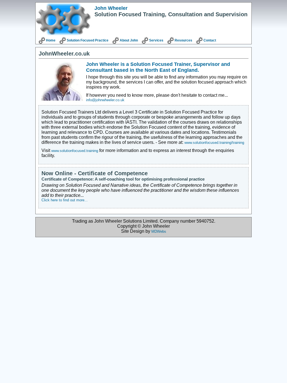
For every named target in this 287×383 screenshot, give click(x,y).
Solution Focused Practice (87, 40)
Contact (209, 40)
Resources (183, 40)
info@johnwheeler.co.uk (105, 100)
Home (50, 40)
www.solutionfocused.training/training (214, 142)
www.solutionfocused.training (74, 151)
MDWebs (158, 231)
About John (129, 40)
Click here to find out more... (64, 200)
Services (156, 40)
